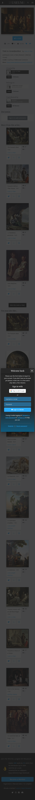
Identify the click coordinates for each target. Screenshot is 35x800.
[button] (17, 391)
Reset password (21, 426)
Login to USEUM (18, 410)
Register (11, 426)
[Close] (32, 370)
